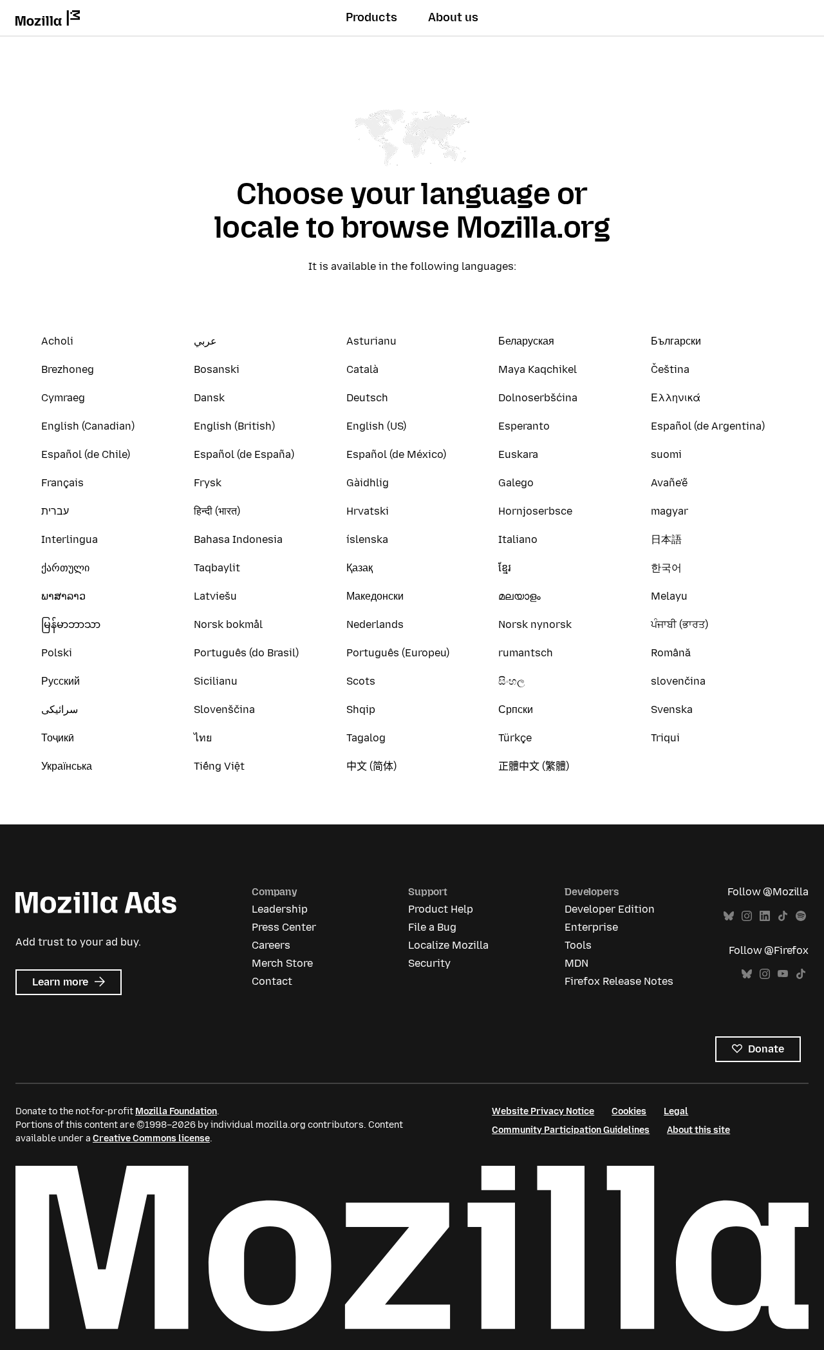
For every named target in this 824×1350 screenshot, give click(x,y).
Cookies (629, 1111)
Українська (66, 766)
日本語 (666, 539)
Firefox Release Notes (619, 981)
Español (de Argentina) (708, 426)
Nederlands (375, 624)
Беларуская (526, 341)
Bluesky (728, 916)
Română (671, 653)
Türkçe (515, 738)
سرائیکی (59, 709)
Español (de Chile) (85, 454)
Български (676, 341)
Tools (578, 945)
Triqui (665, 738)
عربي (205, 341)
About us (453, 17)
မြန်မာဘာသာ (70, 624)
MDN (576, 963)
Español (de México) (396, 454)
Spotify (801, 916)
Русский (60, 681)
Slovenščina (224, 709)
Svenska (672, 709)
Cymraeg (63, 398)
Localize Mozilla (448, 945)
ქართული (65, 568)
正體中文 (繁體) (533, 766)
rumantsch (525, 653)
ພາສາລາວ (63, 596)
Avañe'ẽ (669, 483)
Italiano (518, 539)
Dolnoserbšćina (537, 398)
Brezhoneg (67, 369)
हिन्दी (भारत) (217, 511)
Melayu (669, 596)
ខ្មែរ (504, 568)
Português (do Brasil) (246, 653)
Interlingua (69, 539)
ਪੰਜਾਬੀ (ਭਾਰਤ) (679, 624)
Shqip (360, 709)
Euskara (518, 454)
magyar (669, 511)
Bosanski (216, 369)
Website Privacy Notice (543, 1111)
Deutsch (367, 398)
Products (371, 17)
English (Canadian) (88, 426)
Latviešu (215, 596)
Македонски (375, 596)
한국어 (666, 568)
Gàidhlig (367, 483)
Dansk (209, 398)
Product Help (440, 909)
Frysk (207, 483)
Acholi (57, 341)
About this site (698, 1130)
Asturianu (371, 341)
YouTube (783, 974)
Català (362, 369)
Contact (272, 981)
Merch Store (282, 963)
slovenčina (678, 681)
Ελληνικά (675, 398)
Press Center (284, 927)
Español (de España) (244, 454)
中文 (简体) (371, 766)
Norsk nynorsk (535, 624)
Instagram (746, 916)
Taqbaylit (217, 568)
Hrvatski (367, 511)
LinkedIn (764, 916)
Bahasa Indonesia (238, 539)
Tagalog (366, 738)
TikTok (783, 916)
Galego (516, 483)
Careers (271, 945)
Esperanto (524, 426)
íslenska (367, 539)
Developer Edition (610, 909)
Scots (360, 681)
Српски (515, 709)
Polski (56, 653)
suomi (666, 454)
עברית (55, 511)
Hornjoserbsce (535, 511)
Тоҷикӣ (57, 738)
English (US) (376, 426)
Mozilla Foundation (176, 1111)
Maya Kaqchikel (537, 369)
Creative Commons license (151, 1138)
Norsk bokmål (228, 624)
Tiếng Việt (219, 766)
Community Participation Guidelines (571, 1130)
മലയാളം (519, 596)
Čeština (670, 369)
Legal (676, 1111)
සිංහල (511, 681)
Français (62, 483)
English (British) (234, 426)
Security (429, 963)
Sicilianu (216, 681)
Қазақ (359, 568)
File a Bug (432, 927)
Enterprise (591, 927)
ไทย (203, 738)
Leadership (280, 909)
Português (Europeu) (397, 653)
